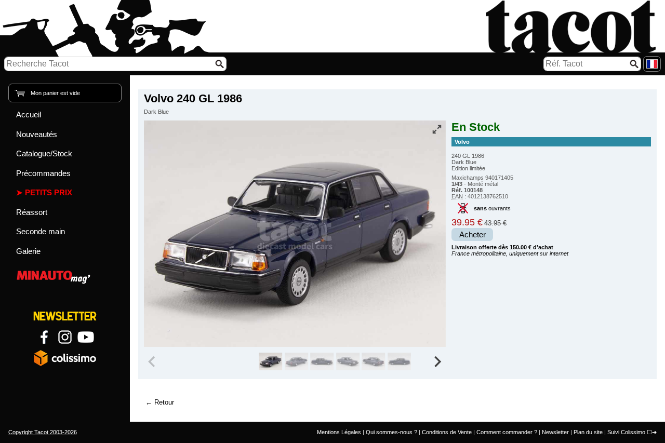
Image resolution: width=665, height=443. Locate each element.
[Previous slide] (153, 361)
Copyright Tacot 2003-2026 (42, 432)
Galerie (28, 251)
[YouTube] (85, 337)
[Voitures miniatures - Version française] (652, 64)
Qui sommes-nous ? (391, 432)
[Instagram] (65, 337)
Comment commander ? (506, 432)
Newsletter (555, 432)
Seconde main (40, 231)
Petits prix (48, 192)
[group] (270, 361)
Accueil (28, 114)
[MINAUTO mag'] (65, 275)
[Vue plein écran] (437, 129)
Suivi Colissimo (626, 432)
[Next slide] (437, 361)
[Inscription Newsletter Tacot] (65, 316)
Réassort (31, 212)
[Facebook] (44, 337)
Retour (164, 402)
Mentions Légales (339, 432)
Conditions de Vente (447, 432)
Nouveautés (36, 134)
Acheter (472, 235)
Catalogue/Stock (44, 153)
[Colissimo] (65, 357)
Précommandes (43, 173)
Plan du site (588, 432)
